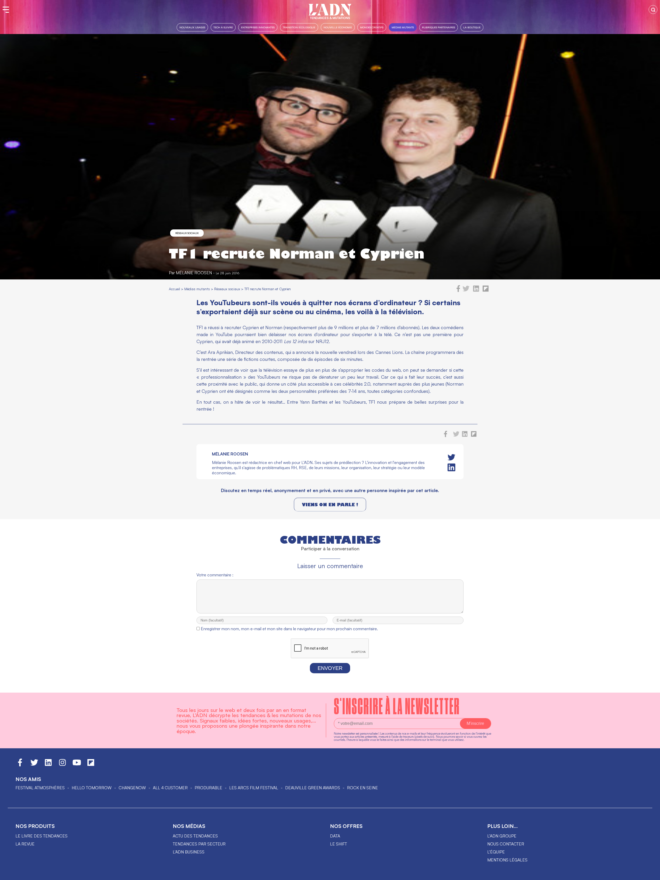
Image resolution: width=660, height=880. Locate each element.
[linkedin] (476, 290)
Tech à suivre (223, 27)
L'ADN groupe (501, 836)
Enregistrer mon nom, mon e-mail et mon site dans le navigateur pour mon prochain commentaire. (289, 628)
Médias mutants (403, 27)
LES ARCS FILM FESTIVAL (253, 787)
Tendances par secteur (199, 843)
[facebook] (458, 290)
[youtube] (76, 764)
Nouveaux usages (192, 27)
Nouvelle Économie (338, 27)
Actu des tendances (195, 836)
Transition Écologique (299, 27)
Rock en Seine (362, 787)
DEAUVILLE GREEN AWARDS (312, 787)
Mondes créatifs (371, 27)
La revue (25, 843)
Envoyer (330, 668)
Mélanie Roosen (194, 272)
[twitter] (466, 290)
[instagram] (62, 764)
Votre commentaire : (214, 574)
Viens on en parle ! (330, 504)
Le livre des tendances (41, 836)
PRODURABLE (208, 787)
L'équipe (496, 851)
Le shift (338, 843)
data (335, 836)
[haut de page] (651, 873)
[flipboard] (486, 290)
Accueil (174, 289)
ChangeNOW (132, 787)
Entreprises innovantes (258, 27)
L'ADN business (188, 851)
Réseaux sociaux (187, 233)
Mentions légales (507, 859)
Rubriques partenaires (438, 27)
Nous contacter (505, 843)
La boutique (472, 27)
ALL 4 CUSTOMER (170, 787)
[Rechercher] (653, 9)
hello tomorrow (92, 787)
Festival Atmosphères (40, 787)
